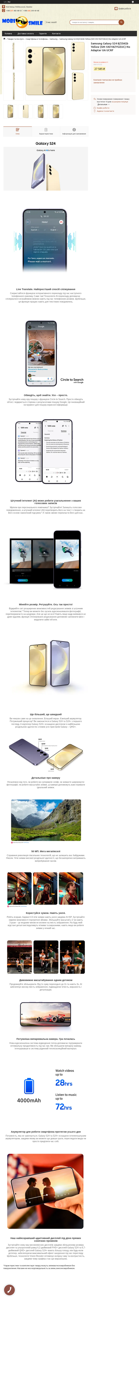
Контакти (56, 34)
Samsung (53, 39)
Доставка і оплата (26, 34)
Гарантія (43, 34)
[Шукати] (121, 22)
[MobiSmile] (22, 22)
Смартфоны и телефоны (37, 39)
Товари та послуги (15, 39)
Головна (8, 34)
